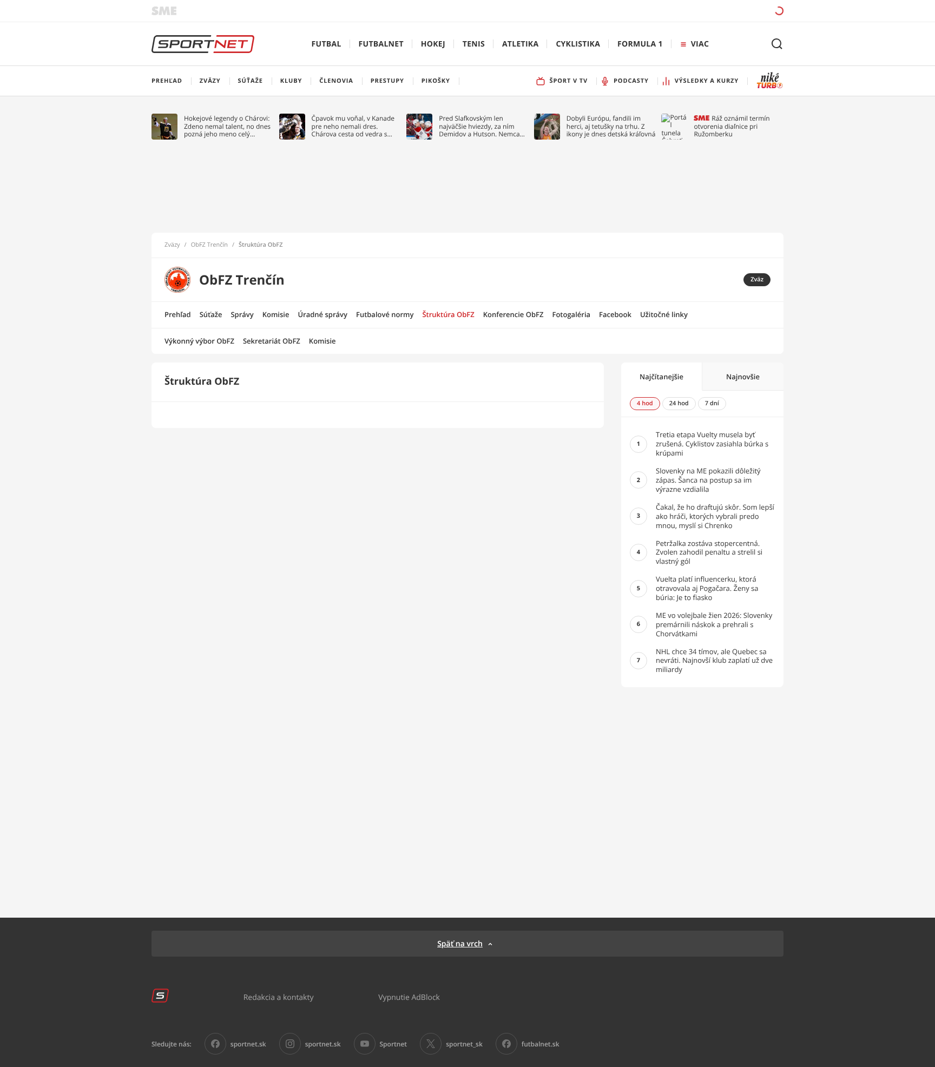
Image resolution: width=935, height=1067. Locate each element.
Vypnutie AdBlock (409, 997)
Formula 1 (640, 44)
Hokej (433, 44)
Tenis (474, 44)
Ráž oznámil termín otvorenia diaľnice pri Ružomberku (731, 126)
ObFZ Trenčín (209, 245)
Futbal (326, 44)
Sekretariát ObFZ (271, 341)
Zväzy (172, 245)
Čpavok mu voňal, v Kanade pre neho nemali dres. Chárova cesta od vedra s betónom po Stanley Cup (353, 126)
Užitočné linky (664, 314)
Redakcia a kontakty (278, 997)
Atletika (520, 44)
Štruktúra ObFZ (260, 245)
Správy (242, 314)
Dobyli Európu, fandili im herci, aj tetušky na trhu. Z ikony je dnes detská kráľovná (611, 126)
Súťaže (211, 314)
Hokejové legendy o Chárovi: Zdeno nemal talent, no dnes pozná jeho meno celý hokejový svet (227, 126)
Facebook (615, 314)
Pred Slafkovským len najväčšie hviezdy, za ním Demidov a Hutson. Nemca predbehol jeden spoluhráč (480, 126)
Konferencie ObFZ (513, 314)
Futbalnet (381, 44)
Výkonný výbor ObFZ (199, 341)
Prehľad (177, 314)
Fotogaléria (571, 314)
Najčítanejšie (661, 376)
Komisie (275, 314)
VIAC (700, 44)
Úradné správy (322, 314)
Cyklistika (578, 44)
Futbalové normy (385, 314)
